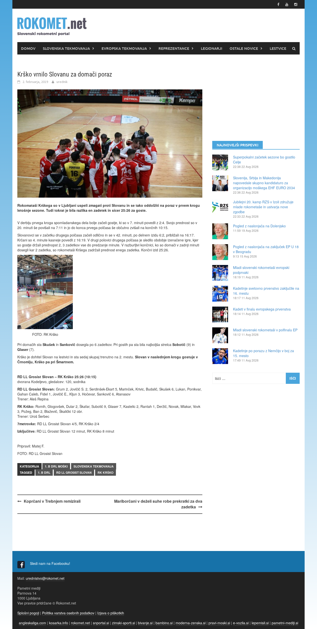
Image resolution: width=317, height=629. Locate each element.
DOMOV (28, 48)
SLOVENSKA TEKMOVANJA (66, 48)
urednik (62, 81)
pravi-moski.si (219, 622)
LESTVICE (278, 48)
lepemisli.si (260, 622)
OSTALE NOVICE (244, 48)
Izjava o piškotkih (110, 612)
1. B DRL (44, 472)
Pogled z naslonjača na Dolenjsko (259, 225)
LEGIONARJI (211, 48)
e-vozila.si (241, 622)
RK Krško (105, 472)
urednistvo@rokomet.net (45, 578)
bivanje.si (145, 622)
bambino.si (164, 622)
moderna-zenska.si (191, 622)
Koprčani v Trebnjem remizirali (52, 501)
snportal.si (101, 622)
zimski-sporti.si (123, 622)
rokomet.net (80, 622)
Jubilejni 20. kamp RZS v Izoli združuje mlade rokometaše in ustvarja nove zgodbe (263, 206)
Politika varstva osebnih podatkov (68, 612)
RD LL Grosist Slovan (74, 472)
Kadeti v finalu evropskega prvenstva (262, 309)
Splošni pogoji (28, 612)
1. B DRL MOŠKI (56, 466)
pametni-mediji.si (285, 622)
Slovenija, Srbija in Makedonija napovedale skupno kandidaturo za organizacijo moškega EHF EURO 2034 (264, 182)
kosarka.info (58, 622)
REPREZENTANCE (173, 48)
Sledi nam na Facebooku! (50, 563)
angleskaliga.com (32, 622)
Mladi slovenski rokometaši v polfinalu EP (265, 329)
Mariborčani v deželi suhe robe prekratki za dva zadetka (158, 504)
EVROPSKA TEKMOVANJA (124, 48)
